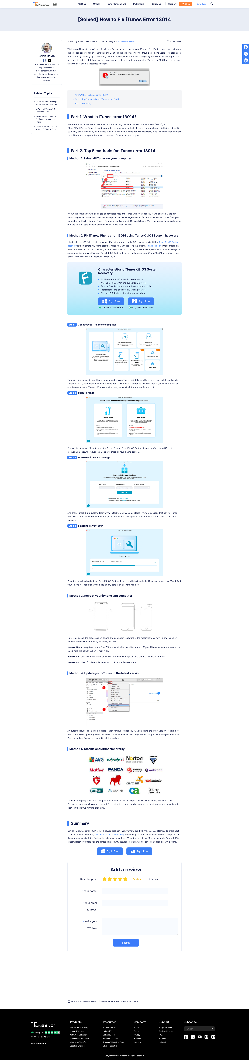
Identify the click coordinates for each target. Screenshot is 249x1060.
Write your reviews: (90, 925)
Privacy (137, 1035)
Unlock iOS (107, 1031)
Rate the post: (88, 879)
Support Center (165, 1027)
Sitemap (137, 1042)
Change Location (110, 1046)
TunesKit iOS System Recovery (109, 834)
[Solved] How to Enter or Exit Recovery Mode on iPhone (46, 119)
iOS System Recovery (79, 1027)
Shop (187, 4)
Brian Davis (83, 41)
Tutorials (162, 1038)
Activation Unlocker (78, 1035)
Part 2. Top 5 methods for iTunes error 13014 (97, 99)
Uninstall (162, 1042)
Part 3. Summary (83, 103)
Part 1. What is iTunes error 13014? (91, 95)
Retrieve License (166, 1031)
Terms (136, 1031)
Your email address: (90, 906)
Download (201, 4)
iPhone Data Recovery (79, 1038)
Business (137, 1038)
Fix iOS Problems (110, 1027)
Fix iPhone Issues (126, 41)
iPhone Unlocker (77, 1031)
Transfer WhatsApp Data (113, 1042)
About (136, 1027)
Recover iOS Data (110, 1038)
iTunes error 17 (154, 245)
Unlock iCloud (109, 1035)
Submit (126, 942)
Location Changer (77, 1046)
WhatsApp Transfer (78, 1042)
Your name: (89, 891)
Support (172, 4)
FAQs (161, 1035)
